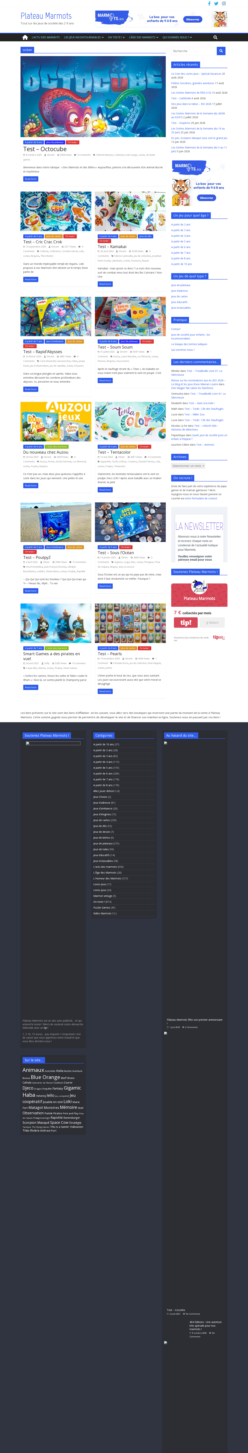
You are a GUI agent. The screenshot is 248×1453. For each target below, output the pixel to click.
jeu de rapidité (57, 365)
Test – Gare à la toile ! (202, 403)
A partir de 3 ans (180, 230)
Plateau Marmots (46, 15)
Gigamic (118, 562)
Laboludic (117, 260)
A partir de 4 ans (108, 236)
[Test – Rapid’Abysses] (56, 299)
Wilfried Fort (48, 1130)
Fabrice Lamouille (123, 255)
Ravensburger (71, 1117)
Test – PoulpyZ (37, 557)
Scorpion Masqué (36, 1122)
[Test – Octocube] (93, 58)
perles (108, 667)
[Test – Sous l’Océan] (130, 505)
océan (142, 154)
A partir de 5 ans (33, 236)
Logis (127, 562)
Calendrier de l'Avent (42, 1082)
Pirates (58, 668)
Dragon (38, 1088)
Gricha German (64, 461)
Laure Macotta (128, 356)
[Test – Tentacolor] (130, 404)
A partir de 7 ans (33, 341)
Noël (80, 1108)
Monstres (51, 1107)
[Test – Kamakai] (130, 194)
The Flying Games (40, 1127)
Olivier (121, 457)
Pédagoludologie (41, 1117)
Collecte (44, 251)
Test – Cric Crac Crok (42, 241)
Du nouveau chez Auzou (45, 452)
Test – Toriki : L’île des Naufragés (203, 408)
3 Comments (191, 1027)
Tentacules (119, 466)
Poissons (136, 260)
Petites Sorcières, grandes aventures (192, 83)
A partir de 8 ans (33, 142)
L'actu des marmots (56, 446)
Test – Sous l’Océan (116, 552)
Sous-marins (122, 361)
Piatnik (48, 1113)
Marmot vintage (102, 896)
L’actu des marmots (46, 37)
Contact (175, 329)
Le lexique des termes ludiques (189, 344)
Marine (42, 668)
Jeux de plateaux (54, 142)
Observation (52, 571)
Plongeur (149, 562)
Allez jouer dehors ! (104, 791)
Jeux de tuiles (101, 849)
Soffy (46, 663)
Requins (35, 255)
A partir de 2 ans (180, 224)
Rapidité (81, 571)
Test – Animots (205, 444)
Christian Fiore (120, 663)
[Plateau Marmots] (25, 37)
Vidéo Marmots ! (103, 913)
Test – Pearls (110, 653)
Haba (74, 361)
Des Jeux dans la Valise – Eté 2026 (191, 104)
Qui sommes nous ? (176, 37)
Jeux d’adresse (179, 290)
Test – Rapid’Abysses (42, 351)
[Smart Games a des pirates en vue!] (56, 606)
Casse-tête (31, 668)
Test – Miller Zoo (194, 414)
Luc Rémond (143, 356)
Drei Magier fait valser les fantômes (192, 388)
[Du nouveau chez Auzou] (56, 404)
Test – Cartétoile (181, 98)
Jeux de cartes (53, 236)
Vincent (50, 154)
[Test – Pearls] (130, 606)
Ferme (51, 461)
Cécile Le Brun (119, 461)
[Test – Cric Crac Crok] (56, 194)
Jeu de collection (142, 255)
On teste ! (115, 37)
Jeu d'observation (39, 365)
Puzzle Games (101, 907)
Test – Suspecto (180, 123)
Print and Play (70, 1113)
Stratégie (75, 1123)
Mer (133, 562)
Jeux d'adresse (101, 802)
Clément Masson (104, 154)
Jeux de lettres (101, 837)
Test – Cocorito (176, 1310)
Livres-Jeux (99, 884)
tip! (185, 622)
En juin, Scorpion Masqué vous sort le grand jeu (199, 138)
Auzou (116, 356)
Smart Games (70, 668)
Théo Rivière (47, 255)
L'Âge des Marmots (104, 872)
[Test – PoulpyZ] (56, 505)
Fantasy (57, 1088)
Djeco (28, 1088)
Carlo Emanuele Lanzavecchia (55, 361)
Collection (120, 154)
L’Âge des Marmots (142, 37)
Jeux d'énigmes (102, 814)
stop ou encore (126, 566)
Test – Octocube (45, 149)
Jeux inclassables (181, 307)
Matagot (36, 1107)
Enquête (47, 1088)
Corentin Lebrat (70, 251)
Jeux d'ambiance (54, 341)
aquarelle (105, 461)
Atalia (59, 1071)
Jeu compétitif (62, 1096)
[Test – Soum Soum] (130, 299)
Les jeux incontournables (82, 37)
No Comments (193, 1313)
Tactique (27, 1127)
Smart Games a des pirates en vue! (51, 656)
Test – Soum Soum (115, 347)
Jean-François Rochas (55, 566)
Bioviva (26, 1078)
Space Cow (59, 1122)
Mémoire (68, 1107)
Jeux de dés (145, 236)
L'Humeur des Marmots (107, 878)
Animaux (33, 1069)
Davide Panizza (146, 461)
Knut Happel (154, 663)
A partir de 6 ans (108, 341)
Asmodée (50, 1071)
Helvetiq (41, 1096)
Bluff (63, 1078)
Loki (81, 251)
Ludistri (40, 571)
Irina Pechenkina (34, 566)
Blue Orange (45, 1077)
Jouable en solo (53, 1102)
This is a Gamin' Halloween (66, 1126)
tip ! (46, 1027)
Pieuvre (101, 361)
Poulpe (109, 466)
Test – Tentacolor (114, 452)
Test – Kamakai (112, 246)
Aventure (77, 1071)
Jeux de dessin (101, 831)
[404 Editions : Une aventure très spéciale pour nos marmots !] (177, 1320)
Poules (34, 466)
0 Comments (84, 154)
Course (68, 1082)
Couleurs (132, 461)
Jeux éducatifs (179, 302)
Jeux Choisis (100, 797)
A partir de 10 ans (181, 264)
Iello (50, 1095)
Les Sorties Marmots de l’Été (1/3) (191, 92)
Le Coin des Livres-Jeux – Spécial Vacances (196, 73)
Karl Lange (131, 154)
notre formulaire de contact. (201, 498)
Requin (145, 260)
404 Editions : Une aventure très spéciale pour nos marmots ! (206, 1325)
